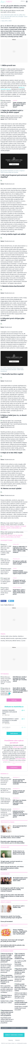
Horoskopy (13, 1028)
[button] (26, 1)
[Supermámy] (6, 3)
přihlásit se (23, 1)
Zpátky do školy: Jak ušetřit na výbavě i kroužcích (19, 792)
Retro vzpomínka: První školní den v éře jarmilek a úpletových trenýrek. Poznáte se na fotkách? (7, 989)
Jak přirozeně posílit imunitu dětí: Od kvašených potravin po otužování (19, 782)
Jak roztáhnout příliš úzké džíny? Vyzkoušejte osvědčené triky (20, 963)
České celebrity (17, 587)
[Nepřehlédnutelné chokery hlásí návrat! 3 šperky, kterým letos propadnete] (7, 1015)
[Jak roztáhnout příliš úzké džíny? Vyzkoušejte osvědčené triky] (21, 958)
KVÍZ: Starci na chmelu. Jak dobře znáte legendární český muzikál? (19, 802)
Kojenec (15, 100)
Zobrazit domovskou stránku (14, 1035)
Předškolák (16, 559)
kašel (6, 636)
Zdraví (15, 568)
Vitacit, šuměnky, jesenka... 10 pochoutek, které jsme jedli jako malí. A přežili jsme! (20, 932)
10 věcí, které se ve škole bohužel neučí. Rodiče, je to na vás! (19, 852)
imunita (3, 636)
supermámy (18, 638)
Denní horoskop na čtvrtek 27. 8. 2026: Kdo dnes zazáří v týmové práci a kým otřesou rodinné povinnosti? (6, 968)
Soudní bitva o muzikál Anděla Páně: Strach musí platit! (21, 1008)
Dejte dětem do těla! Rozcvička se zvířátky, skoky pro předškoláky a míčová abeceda (20, 690)
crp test (23, 640)
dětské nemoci (16, 640)
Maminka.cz (4, 773)
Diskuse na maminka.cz (14, 707)
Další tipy (14, 700)
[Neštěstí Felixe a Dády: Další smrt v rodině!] (7, 998)
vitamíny (14, 636)
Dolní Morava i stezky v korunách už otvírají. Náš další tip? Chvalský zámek (20, 679)
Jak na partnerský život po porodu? (20, 826)
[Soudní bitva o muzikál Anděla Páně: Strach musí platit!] (21, 1004)
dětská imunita (10, 638)
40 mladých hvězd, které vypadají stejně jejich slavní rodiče (20, 879)
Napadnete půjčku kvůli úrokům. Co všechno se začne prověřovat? (20, 978)
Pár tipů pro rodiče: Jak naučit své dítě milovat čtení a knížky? (20, 562)
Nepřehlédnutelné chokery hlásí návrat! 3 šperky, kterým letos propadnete (7, 1020)
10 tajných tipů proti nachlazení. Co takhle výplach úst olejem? (19, 581)
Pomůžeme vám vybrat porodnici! (14, 741)
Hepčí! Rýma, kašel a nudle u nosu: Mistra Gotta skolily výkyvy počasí (19, 592)
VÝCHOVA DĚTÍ (5, 847)
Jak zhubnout (5, 1028)
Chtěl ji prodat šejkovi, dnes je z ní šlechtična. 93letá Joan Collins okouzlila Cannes (21, 995)
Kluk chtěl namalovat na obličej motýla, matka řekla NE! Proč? (11, 536)
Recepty (22, 1028)
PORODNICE (14, 767)
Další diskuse (14, 733)
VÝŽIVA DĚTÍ (4, 926)
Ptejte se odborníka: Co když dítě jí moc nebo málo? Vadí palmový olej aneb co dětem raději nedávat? (20, 549)
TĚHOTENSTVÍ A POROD (7, 822)
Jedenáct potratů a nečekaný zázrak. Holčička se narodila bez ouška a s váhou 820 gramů (20, 814)
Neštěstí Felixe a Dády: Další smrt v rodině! (7, 1001)
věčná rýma (8, 640)
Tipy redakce (5, 674)
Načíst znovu (14, 164)
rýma (10, 636)
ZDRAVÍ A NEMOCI (6, 902)
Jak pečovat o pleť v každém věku (19, 906)
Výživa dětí (16, 544)
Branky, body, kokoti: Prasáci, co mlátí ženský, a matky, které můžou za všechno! (13, 527)
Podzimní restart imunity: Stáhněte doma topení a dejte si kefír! (20, 572)
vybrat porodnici (18, 747)
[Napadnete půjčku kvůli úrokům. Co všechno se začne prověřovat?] (21, 974)
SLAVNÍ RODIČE (5, 874)
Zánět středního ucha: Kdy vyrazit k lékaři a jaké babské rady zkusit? (19, 105)
